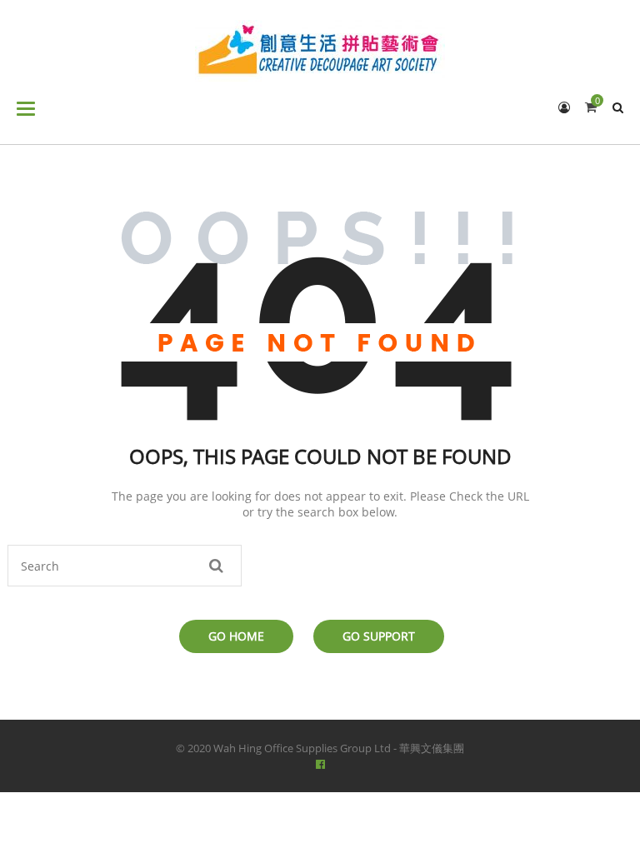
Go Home (236, 636)
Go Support (378, 636)
